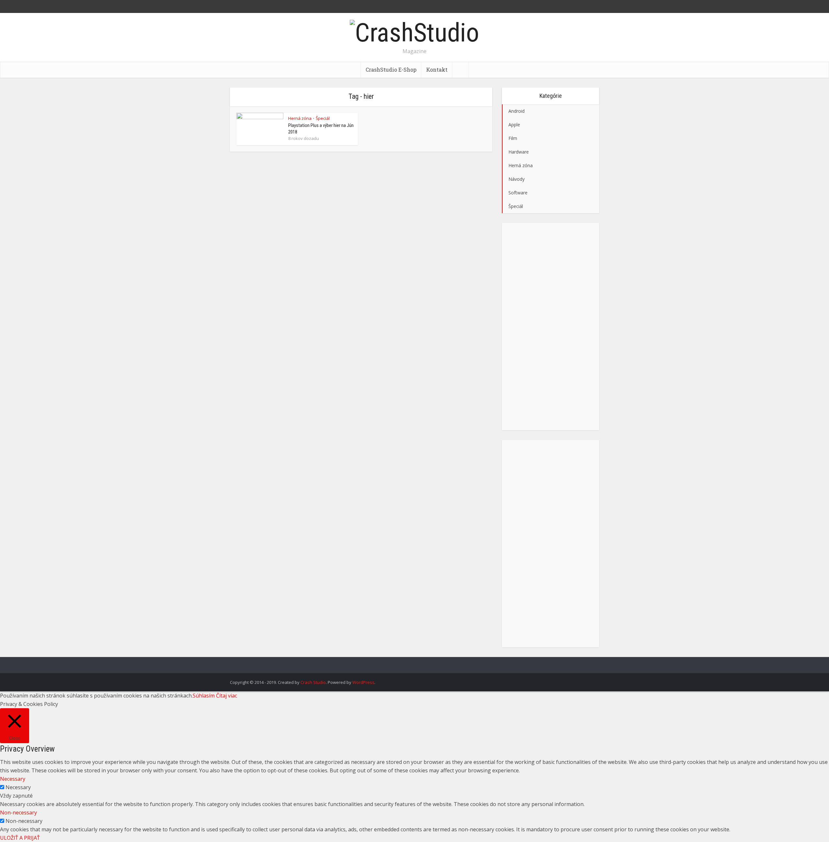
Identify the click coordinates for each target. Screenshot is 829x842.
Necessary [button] (12, 778)
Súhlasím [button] (204, 695)
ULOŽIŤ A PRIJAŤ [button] (20, 837)
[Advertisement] (550, 326)
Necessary (18, 787)
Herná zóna (300, 118)
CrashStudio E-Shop (391, 69)
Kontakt (437, 69)
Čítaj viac (226, 695)
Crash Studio (313, 682)
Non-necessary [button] (18, 812)
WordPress (363, 682)
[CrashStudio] (414, 32)
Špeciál (323, 118)
